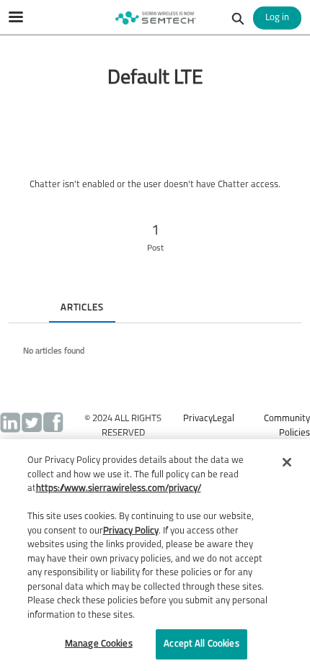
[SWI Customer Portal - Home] (155, 18)
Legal (223, 418)
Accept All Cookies (201, 644)
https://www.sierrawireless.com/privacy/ (118, 488)
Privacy (198, 418)
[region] (155, 555)
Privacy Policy (131, 531)
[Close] (287, 462)
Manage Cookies (99, 644)
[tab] (20, 296)
